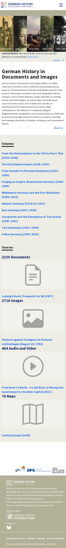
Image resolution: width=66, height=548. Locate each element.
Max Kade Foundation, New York (38, 505)
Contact (31, 538)
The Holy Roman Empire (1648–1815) (26, 164)
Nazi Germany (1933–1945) (19, 210)
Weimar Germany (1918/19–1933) (23, 203)
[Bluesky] (9, 527)
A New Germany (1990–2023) (20, 234)
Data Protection (55, 538)
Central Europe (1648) (16, 435)
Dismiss (58, 60)
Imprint (41, 538)
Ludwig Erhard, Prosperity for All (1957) (27, 296)
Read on (58, 127)
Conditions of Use (15, 538)
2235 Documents (16, 257)
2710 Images (12, 300)
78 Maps (9, 396)
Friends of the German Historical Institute (34, 495)
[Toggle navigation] (62, 5)
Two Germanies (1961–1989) (20, 227)
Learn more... (33, 56)
